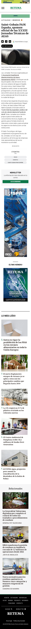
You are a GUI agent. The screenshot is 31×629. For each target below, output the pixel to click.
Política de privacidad (19, 621)
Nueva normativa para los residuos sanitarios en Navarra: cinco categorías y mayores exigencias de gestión (15, 581)
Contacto (19, 603)
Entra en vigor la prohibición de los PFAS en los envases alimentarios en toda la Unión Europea (15, 345)
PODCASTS (17, 600)
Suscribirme (16, 181)
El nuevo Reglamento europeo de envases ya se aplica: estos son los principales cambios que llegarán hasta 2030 (13, 379)
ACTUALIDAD (14, 597)
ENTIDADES (25, 600)
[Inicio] (16, 8)
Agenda (10, 600)
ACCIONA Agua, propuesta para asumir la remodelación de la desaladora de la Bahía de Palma (14, 474)
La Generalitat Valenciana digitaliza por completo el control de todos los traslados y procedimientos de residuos (15, 515)
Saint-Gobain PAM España (15, 162)
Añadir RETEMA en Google (21, 41)
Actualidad (6, 20)
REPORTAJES (23, 597)
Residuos (16, 20)
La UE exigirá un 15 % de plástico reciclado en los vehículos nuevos (13, 410)
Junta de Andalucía (10, 555)
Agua (15, 157)
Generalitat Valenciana (12, 523)
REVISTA (6, 597)
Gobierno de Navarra (11, 589)
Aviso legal (9, 621)
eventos (15, 159)
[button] (2, 41)
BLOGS (5, 600)
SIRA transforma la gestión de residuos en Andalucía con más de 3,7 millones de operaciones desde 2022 (15, 548)
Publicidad (11, 603)
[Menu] (3, 8)
